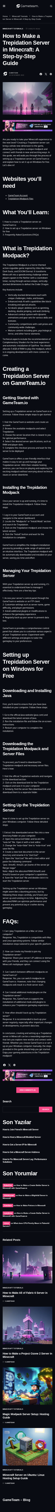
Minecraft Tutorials (20, 16)
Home (5, 16)
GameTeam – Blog (16, 1500)
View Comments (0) (27, 1090)
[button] (4, 6)
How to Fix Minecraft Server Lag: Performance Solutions (25, 1160)
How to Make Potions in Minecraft (31, 1205)
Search (7, 1101)
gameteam (13, 73)
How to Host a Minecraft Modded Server (22, 1137)
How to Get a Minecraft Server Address (21, 1152)
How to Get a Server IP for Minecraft (20, 1144)
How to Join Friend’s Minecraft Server (20, 1129)
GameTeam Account (18, 195)
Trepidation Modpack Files (20, 198)
